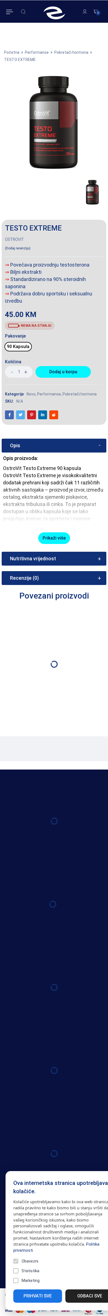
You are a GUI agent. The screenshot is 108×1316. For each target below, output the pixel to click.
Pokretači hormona (71, 52)
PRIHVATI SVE (38, 1296)
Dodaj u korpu (63, 371)
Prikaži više (54, 538)
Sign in (84, 11)
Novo (31, 394)
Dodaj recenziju (17, 248)
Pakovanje (15, 336)
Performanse (37, 52)
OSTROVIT (14, 239)
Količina (13, 361)
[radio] (18, 347)
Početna (11, 52)
